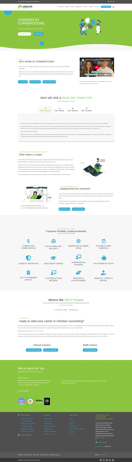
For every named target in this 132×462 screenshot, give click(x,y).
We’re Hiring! (102, 454)
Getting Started (78, 6)
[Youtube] (113, 460)
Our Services (61, 6)
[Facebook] (101, 460)
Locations (67, 6)
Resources (85, 6)
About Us (91, 6)
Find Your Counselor (106, 6)
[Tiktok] (110, 460)
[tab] (45, 109)
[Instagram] (104, 460)
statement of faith (38, 331)
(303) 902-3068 (99, 446)
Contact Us (97, 6)
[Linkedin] (107, 460)
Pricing (72, 6)
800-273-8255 (100, 438)
